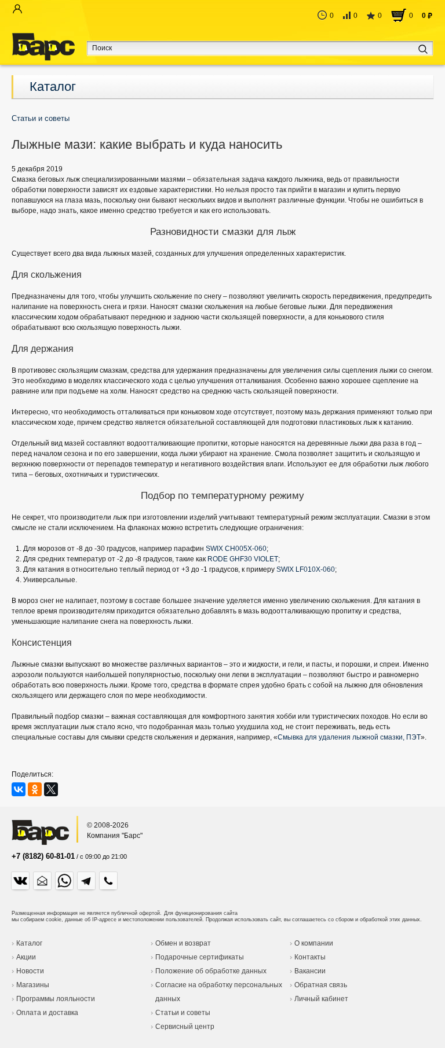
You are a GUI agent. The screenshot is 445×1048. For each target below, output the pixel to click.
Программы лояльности (55, 999)
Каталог (53, 86)
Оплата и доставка (47, 1013)
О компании (313, 943)
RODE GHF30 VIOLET (242, 559)
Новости (30, 971)
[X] (51, 789)
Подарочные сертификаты (199, 957)
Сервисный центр (184, 1027)
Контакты (310, 957)
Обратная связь (320, 985)
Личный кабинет (321, 999)
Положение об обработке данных (211, 971)
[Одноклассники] (35, 789)
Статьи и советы (182, 1013)
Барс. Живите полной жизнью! (43, 47)
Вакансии (310, 971)
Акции (26, 957)
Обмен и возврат (183, 943)
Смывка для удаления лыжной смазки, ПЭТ (349, 737)
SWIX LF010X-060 (305, 569)
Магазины (32, 985)
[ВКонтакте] (18, 789)
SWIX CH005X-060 (236, 549)
